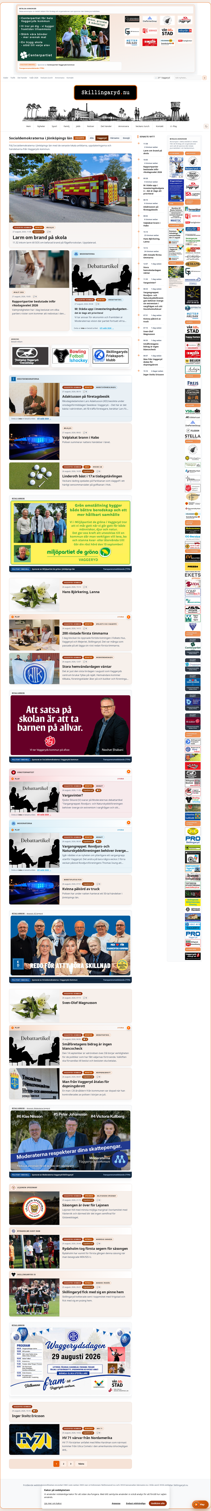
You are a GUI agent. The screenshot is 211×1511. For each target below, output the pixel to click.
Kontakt (70, 77)
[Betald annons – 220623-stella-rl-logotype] (193, 436)
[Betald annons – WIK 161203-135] (193, 749)
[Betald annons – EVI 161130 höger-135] (193, 558)
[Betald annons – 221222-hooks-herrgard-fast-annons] (193, 176)
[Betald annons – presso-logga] (193, 567)
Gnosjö (126, 138)
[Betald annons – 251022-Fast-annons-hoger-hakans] (193, 264)
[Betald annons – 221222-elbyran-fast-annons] (185, 31)
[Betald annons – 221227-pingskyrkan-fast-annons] (193, 497)
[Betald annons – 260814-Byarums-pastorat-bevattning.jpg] (176, 277)
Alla (92, 138)
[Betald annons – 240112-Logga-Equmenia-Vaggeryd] (193, 508)
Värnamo (114, 138)
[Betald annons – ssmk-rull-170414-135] (193, 783)
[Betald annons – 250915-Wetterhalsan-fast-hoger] (132, 42)
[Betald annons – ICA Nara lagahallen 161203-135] (193, 195)
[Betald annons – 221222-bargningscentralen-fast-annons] (193, 545)
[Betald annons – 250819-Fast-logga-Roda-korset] (193, 345)
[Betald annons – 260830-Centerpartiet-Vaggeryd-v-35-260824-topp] (70, 38)
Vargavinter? (149, 282)
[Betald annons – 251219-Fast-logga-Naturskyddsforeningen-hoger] (193, 847)
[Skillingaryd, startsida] (105, 93)
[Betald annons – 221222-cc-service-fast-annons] (193, 537)
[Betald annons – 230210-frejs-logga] (193, 383)
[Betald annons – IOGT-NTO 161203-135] (193, 926)
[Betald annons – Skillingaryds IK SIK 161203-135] (193, 766)
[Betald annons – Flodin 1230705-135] (193, 431)
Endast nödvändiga (136, 1503)
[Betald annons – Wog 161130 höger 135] (193, 627)
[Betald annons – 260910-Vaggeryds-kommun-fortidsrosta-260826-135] (176, 253)
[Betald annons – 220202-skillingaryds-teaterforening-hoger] (193, 857)
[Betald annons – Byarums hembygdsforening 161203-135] (193, 877)
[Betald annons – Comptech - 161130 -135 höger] (193, 592)
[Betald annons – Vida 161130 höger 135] (193, 584)
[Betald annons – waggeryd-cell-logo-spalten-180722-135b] (193, 618)
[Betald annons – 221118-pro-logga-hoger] (193, 935)
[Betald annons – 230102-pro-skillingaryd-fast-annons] (193, 840)
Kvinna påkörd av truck (152, 320)
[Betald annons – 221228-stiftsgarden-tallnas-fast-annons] (167, 20)
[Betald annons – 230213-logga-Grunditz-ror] (193, 281)
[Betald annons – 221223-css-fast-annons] (193, 257)
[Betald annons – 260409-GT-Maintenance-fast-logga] (132, 32)
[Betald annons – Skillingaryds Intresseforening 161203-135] (193, 943)
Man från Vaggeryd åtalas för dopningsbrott (152, 362)
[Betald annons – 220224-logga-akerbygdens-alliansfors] (193, 458)
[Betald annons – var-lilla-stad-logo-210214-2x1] (167, 31)
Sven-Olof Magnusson (149, 332)
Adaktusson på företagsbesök (150, 208)
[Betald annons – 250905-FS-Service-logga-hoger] (150, 31)
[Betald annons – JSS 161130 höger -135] (193, 609)
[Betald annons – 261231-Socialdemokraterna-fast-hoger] (193, 721)
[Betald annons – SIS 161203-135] (70, 355)
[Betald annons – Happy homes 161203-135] (193, 338)
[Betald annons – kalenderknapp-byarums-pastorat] (167, 42)
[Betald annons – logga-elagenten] (150, 42)
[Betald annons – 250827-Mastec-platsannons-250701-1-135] (176, 215)
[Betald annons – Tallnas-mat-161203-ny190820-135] (193, 161)
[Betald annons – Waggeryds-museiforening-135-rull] (193, 917)
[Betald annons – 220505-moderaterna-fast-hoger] (193, 701)
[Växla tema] (206, 126)
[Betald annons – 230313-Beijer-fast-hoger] (193, 362)
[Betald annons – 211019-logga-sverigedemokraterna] (193, 664)
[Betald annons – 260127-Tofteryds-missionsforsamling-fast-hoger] (193, 479)
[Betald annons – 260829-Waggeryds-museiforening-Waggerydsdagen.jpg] (176, 190)
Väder (5, 77)
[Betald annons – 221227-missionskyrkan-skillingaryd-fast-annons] (193, 465)
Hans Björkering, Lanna (151, 240)
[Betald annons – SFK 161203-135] (110, 355)
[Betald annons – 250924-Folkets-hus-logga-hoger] (193, 396)
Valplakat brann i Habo (151, 224)
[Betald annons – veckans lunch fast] (193, 168)
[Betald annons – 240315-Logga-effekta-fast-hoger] (193, 308)
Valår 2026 (33, 77)
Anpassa (116, 1503)
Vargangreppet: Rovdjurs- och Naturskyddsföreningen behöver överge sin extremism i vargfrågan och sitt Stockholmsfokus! (153, 300)
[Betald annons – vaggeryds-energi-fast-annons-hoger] (193, 956)
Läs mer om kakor (53, 1503)
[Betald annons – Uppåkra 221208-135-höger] (193, 576)
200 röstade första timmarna (152, 256)
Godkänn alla (158, 1503)
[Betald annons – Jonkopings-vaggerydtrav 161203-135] (30, 355)
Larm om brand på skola (152, 152)
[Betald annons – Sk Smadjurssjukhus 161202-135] (193, 241)
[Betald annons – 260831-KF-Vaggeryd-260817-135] (176, 236)
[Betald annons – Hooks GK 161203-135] (193, 757)
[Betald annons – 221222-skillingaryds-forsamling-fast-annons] (193, 504)
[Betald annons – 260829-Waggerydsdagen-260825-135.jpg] (176, 167)
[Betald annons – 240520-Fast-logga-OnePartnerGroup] (150, 19)
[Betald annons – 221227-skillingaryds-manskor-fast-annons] (193, 909)
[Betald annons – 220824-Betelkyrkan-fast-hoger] (193, 471)
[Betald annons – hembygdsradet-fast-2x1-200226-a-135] (193, 868)
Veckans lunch (46, 77)
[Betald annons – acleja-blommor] (193, 370)
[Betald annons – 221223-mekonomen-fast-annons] (193, 530)
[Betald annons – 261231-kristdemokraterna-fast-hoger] (193, 682)
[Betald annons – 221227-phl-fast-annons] (185, 41)
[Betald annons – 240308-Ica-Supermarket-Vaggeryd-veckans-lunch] (193, 185)
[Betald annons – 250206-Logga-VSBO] (193, 411)
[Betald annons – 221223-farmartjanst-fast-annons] (193, 209)
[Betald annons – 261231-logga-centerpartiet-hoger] (193, 646)
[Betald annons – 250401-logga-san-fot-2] (193, 295)
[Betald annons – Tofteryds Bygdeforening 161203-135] (193, 885)
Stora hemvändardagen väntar (152, 270)
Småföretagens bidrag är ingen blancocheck (151, 346)
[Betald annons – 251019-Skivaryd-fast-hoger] (193, 894)
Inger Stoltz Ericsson (153, 374)
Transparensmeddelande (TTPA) (31, 68)
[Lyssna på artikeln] (128, 617)
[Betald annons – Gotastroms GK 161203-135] (193, 816)
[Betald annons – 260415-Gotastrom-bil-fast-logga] (132, 19)
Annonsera (59, 77)
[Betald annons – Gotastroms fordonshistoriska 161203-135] (193, 831)
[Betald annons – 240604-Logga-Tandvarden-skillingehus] (193, 235)
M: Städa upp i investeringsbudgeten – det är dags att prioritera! (153, 189)
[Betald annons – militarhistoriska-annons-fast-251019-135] (193, 902)
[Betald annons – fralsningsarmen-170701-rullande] (193, 488)
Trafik (12, 77)
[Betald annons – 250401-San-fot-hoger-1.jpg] (193, 250)
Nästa (81, 1463)
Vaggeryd (102, 138)
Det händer (22, 77)
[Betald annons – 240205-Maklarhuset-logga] (193, 417)
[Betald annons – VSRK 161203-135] (193, 792)
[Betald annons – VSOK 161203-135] (193, 808)
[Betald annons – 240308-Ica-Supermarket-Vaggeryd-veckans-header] (185, 20)
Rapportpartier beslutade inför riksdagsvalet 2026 (152, 169)
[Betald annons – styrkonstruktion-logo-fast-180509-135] (193, 601)
